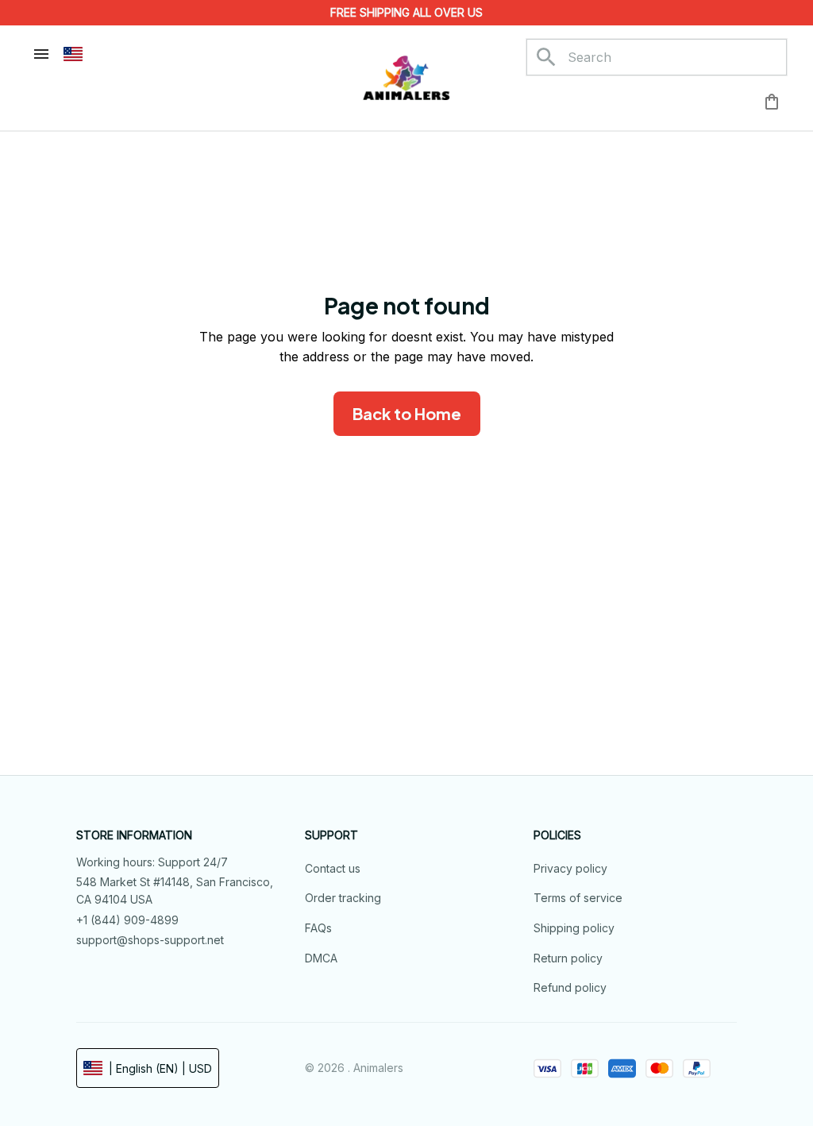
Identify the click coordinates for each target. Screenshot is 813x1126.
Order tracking (343, 897)
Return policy (568, 958)
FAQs (318, 928)
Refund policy (570, 987)
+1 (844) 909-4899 (127, 920)
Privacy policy (570, 868)
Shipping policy (574, 928)
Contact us (332, 868)
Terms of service (578, 897)
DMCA (321, 958)
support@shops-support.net (150, 940)
